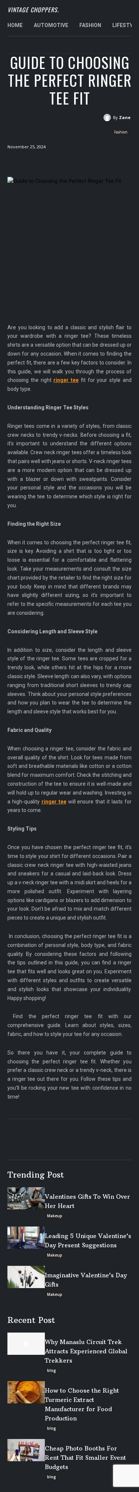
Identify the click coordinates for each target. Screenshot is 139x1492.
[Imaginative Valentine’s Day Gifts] (26, 1277)
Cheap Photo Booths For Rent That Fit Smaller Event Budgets (85, 1457)
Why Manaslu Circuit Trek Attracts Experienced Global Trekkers (86, 1351)
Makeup (54, 1215)
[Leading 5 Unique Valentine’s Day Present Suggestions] (26, 1238)
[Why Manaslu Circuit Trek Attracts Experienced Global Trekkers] (26, 1344)
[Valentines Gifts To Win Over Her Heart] (26, 1198)
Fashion (121, 132)
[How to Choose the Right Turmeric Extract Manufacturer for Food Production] (26, 1392)
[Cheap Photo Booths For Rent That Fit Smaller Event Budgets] (26, 1450)
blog (51, 1370)
